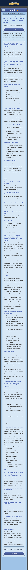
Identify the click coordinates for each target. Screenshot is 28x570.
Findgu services (17, 540)
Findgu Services (16, 317)
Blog (3, 13)
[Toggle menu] (3, 10)
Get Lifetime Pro (14, 4)
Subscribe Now (14, 29)
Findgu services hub (13, 319)
